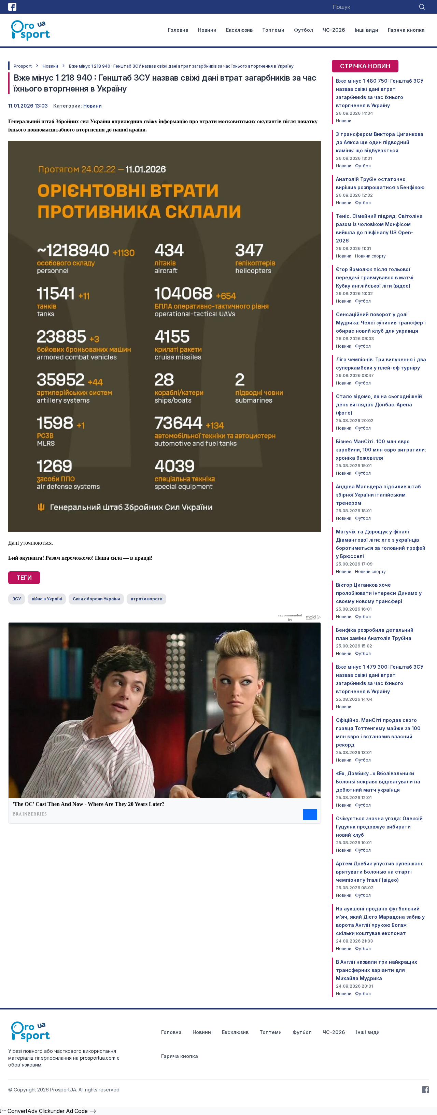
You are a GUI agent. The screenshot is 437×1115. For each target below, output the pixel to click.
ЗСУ (16, 598)
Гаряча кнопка (406, 30)
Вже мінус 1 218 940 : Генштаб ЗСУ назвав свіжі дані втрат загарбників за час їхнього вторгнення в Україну (181, 66)
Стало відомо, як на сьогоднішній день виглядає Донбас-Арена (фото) (379, 404)
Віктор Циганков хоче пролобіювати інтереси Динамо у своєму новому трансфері (379, 593)
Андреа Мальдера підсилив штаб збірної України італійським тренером (378, 495)
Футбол (303, 30)
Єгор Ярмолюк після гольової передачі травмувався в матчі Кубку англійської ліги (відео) (374, 277)
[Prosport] (31, 30)
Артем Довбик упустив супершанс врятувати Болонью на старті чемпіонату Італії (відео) (380, 872)
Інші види (366, 30)
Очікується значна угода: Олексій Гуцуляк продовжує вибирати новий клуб (379, 827)
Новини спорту (370, 256)
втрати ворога (146, 598)
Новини (207, 30)
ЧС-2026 (334, 30)
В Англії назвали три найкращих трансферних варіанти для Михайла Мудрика (376, 970)
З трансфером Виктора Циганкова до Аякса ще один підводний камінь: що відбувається (379, 142)
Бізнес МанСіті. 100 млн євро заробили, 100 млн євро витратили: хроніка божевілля (381, 449)
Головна (178, 30)
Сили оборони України (96, 598)
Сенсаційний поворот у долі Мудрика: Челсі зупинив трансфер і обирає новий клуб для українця (381, 322)
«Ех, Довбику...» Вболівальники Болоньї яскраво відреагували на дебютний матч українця (378, 781)
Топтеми (273, 30)
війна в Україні (47, 598)
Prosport (23, 66)
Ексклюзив (239, 30)
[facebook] (12, 7)
